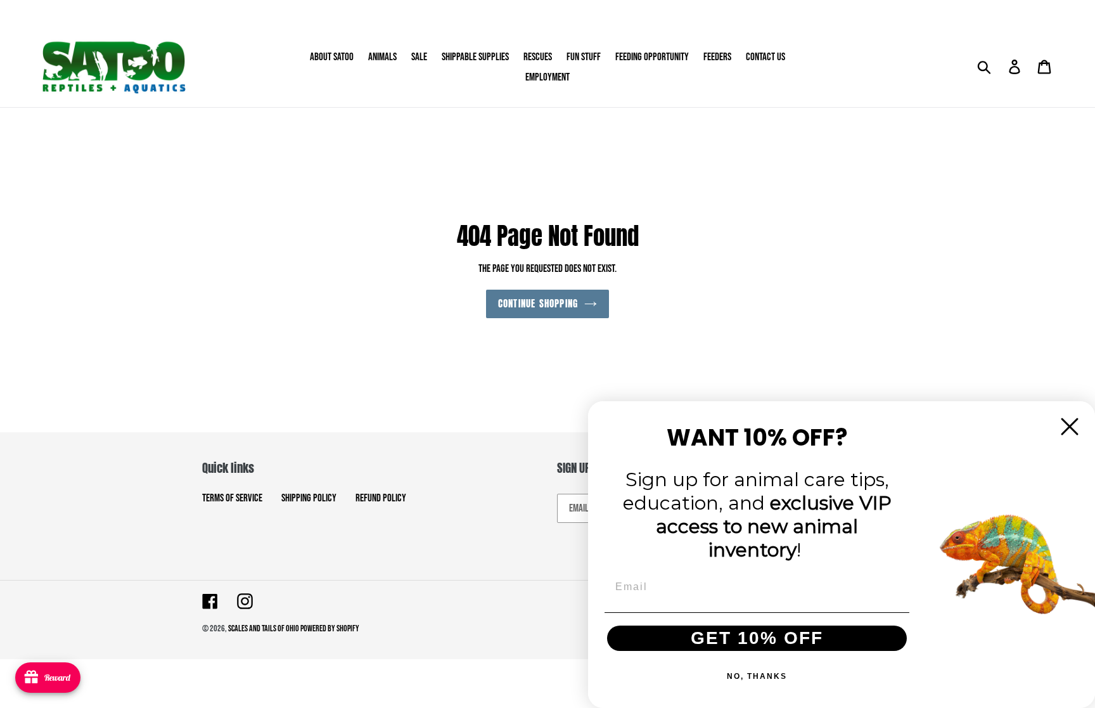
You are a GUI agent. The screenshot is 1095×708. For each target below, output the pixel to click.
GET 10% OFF (757, 638)
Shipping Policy (308, 498)
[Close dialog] (1070, 427)
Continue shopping (538, 303)
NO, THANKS (757, 676)
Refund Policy (380, 498)
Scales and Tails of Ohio (264, 628)
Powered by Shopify (329, 628)
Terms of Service (232, 498)
